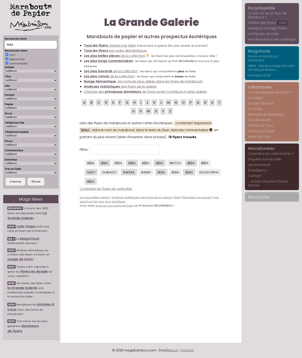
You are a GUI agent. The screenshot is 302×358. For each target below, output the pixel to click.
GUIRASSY (109, 172)
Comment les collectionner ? (271, 153)
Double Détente (260, 103)
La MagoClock (259, 75)
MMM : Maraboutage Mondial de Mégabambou (271, 67)
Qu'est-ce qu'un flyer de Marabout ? (267, 15)
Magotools (259, 51)
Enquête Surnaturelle (264, 159)
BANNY (146, 172)
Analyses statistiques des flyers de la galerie (142, 197)
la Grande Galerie (22, 288)
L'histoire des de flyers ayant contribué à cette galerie (145, 91)
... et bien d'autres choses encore (268, 183)
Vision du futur (259, 136)
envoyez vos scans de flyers (115, 206)
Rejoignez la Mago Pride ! (268, 28)
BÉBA (90, 163)
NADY (91, 172)
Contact (255, 175)
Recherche (258, 197)
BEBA (161, 172)
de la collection (115, 55)
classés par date (110, 45)
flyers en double (34, 271)
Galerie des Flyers (267, 22)
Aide (177, 197)
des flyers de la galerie (120, 86)
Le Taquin (255, 97)
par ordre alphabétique (115, 50)
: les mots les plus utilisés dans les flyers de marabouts (143, 81)
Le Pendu (255, 109)
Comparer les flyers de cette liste (106, 188)
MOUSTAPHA (209, 172)
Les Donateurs (259, 164)
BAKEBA (129, 172)
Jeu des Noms (259, 120)
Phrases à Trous (260, 125)
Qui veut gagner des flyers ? (270, 92)
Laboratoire (260, 87)
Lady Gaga (25, 226)
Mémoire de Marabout (266, 114)
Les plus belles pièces (95, 197)
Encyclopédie (261, 8)
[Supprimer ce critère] (210, 130)
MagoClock (29, 238)
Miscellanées (261, 148)
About (173, 350)
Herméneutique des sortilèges (272, 39)
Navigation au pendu (196, 197)
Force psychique (261, 131)
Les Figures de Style (263, 33)
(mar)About (257, 170)
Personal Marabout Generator (263, 58)
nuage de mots (20, 259)
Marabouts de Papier (31, 9)
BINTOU (175, 163)
